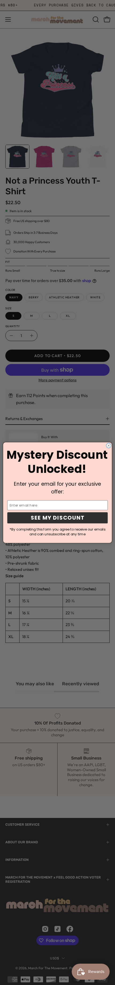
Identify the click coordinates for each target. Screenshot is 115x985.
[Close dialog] (108, 445)
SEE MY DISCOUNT (58, 517)
